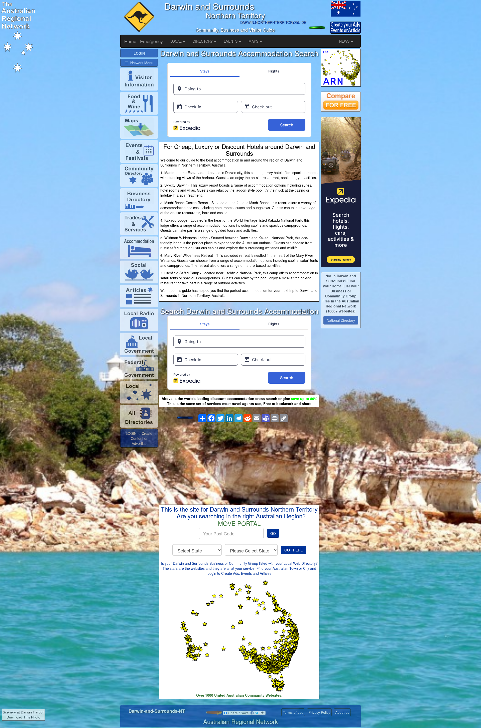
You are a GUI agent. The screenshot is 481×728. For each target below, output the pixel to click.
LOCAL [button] (176, 41)
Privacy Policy (319, 712)
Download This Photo (23, 717)
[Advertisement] (239, 459)
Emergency (151, 41)
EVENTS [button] (231, 41)
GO (273, 533)
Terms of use (293, 712)
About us (342, 712)
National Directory (341, 320)
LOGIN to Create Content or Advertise (139, 438)
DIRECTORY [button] (203, 41)
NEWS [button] (344, 41)
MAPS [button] (254, 41)
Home (130, 41)
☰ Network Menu (139, 62)
